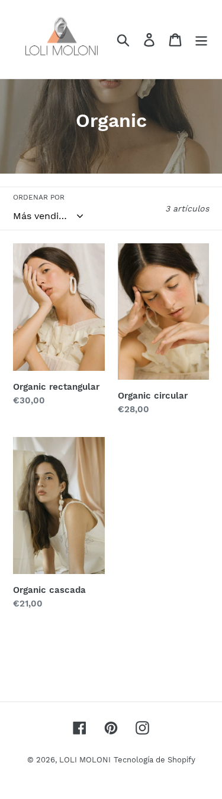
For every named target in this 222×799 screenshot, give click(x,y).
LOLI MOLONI (85, 759)
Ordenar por (39, 197)
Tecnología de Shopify (154, 759)
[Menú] (201, 39)
